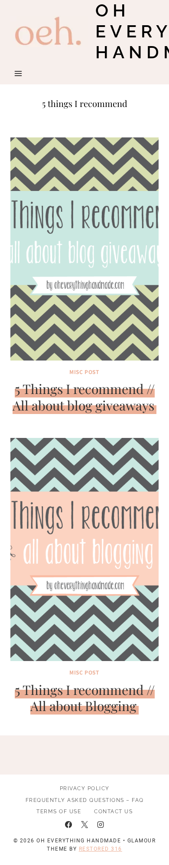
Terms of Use (58, 811)
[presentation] (84, 249)
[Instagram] (100, 825)
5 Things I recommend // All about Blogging (85, 698)
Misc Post (84, 371)
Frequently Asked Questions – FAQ (85, 800)
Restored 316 (100, 849)
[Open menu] (18, 73)
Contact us (113, 811)
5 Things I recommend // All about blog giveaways (84, 397)
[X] (84, 825)
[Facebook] (68, 825)
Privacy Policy (85, 788)
